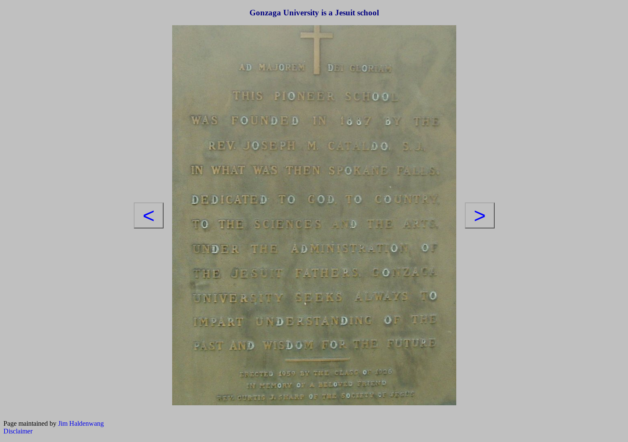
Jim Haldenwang (81, 423)
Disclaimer (17, 431)
